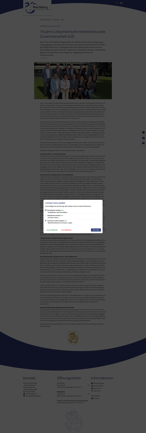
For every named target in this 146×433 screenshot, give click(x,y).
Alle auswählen (52, 230)
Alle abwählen (66, 230)
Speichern (96, 230)
